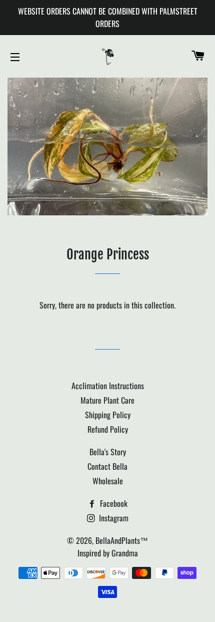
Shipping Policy (107, 415)
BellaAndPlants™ (122, 540)
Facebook (113, 503)
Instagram (112, 518)
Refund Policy (108, 429)
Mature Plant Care (107, 400)
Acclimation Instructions (108, 386)
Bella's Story (108, 452)
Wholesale (107, 481)
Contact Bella (108, 466)
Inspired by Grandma (108, 553)
